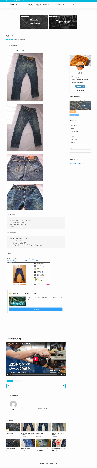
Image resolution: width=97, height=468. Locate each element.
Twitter (71, 163)
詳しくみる (36, 309)
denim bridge (80, 86)
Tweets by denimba (74, 166)
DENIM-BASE (74, 128)
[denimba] (14, 5)
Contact (72, 153)
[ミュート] (61, 374)
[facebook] (77, 90)
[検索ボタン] (78, 5)
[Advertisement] (36, 325)
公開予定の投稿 (74, 115)
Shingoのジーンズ (75, 133)
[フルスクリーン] (64, 374)
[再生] (7, 374)
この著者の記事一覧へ (43, 408)
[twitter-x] (79, 90)
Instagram (80, 163)
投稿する (73, 111)
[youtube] (83, 90)
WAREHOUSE (18, 381)
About (72, 151)
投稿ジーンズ (10, 39)
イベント (73, 148)
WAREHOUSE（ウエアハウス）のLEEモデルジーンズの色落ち (23, 261)
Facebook (75, 163)
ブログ (72, 145)
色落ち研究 (73, 142)
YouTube (84, 163)
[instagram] (81, 90)
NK (8, 45)
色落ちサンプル (74, 131)
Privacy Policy (53, 463)
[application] (36, 359)
